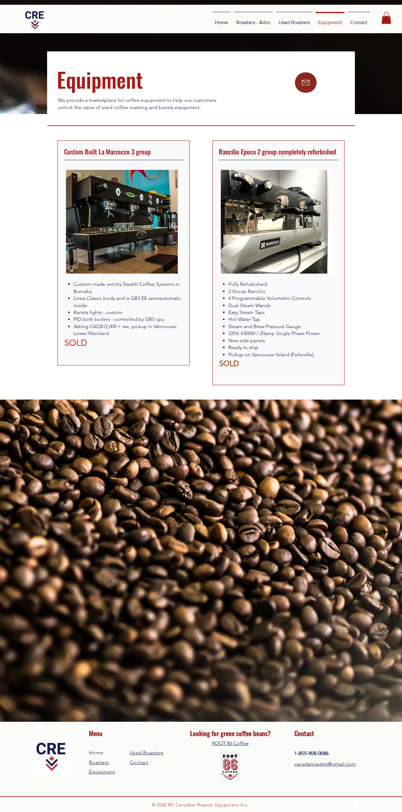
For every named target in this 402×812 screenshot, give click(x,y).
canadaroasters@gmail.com (325, 764)
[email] (306, 82)
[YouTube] (356, 806)
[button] (386, 18)
